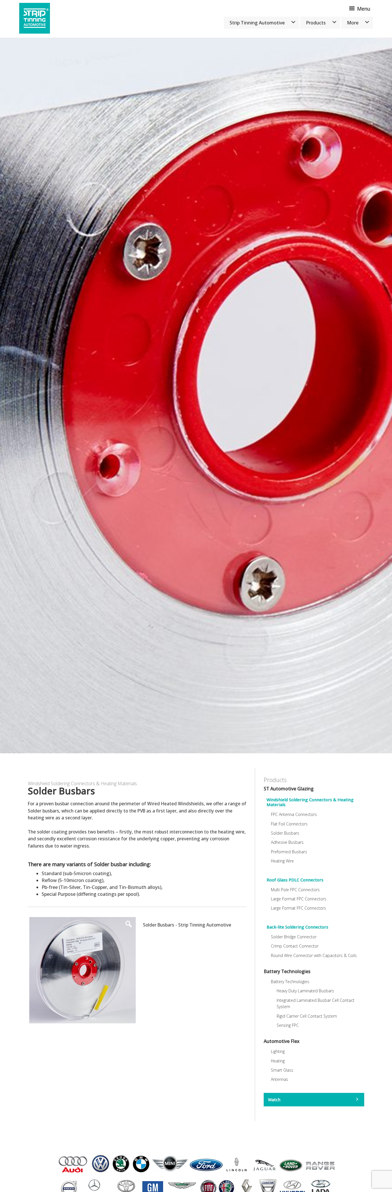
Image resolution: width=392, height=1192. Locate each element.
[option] (196, 395)
